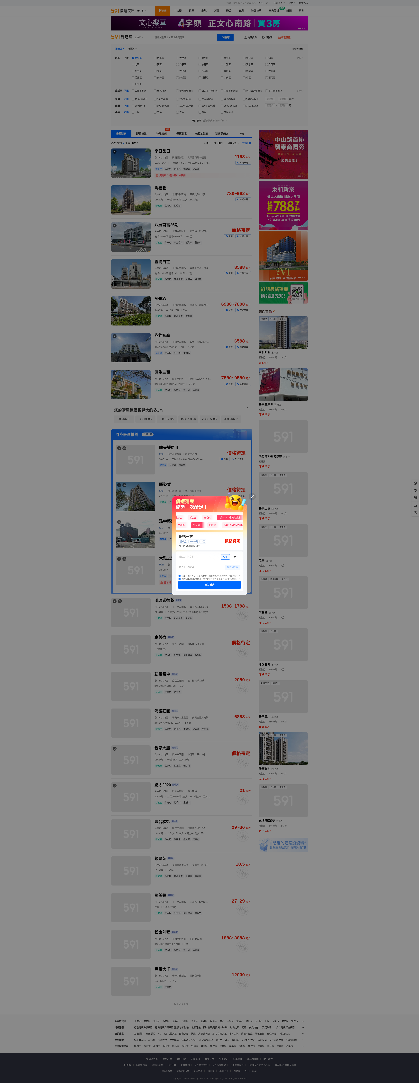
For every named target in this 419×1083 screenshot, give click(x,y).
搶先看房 (209, 584)
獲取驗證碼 (232, 567)
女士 (236, 557)
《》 (202, 576)
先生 (225, 557)
